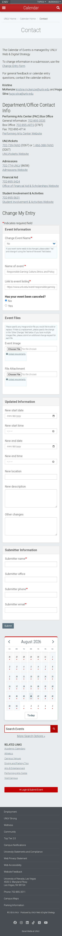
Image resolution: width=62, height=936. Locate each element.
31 (45, 657)
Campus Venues (12, 758)
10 (16, 676)
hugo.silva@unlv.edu (21, 93)
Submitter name (15, 558)
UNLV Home (10, 18)
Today (31, 715)
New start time (14, 425)
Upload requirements (17, 354)
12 (31, 676)
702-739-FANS (11, 145)
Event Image (13, 343)
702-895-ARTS (25, 125)
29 (31, 657)
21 (45, 686)
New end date (13, 440)
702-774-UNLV (11, 165)
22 (52, 686)
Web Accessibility (12, 865)
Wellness (8, 825)
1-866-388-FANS (43, 145)
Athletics (8, 753)
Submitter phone (15, 589)
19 (31, 686)
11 (24, 676)
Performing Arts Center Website (22, 133)
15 (52, 676)
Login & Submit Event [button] (32, 789)
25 (24, 696)
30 (38, 657)
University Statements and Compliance (23, 851)
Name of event (14, 266)
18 (24, 686)
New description (15, 486)
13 (38, 676)
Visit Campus (11, 778)
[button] (4, 8)
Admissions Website (15, 169)
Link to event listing (17, 281)
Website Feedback (13, 871)
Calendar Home (28, 18)
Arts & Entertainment (14, 768)
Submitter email (15, 604)
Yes (10, 306)
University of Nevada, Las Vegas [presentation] (5, 2)
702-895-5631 (11, 197)
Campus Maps (11, 898)
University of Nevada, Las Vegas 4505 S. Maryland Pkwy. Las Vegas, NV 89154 (20, 881)
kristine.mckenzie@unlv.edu (32, 89)
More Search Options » (31, 736)
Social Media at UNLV (30, 931)
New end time (14, 456)
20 (38, 686)
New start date (14, 410)
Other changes (14, 514)
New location (13, 471)
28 (24, 657)
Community (10, 832)
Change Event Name (18, 238)
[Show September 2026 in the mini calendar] (52, 641)
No (10, 301)
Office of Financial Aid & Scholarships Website (30, 186)
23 (9, 696)
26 (9, 657)
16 (9, 686)
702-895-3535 (36, 120)
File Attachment (15, 368)
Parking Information (14, 905)
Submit (8, 626)
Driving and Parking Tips (16, 763)
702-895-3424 (11, 181)
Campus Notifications (15, 845)
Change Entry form (13, 66)
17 (16, 686)
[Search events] (53, 728)
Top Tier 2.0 (10, 838)
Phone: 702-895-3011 (14, 892)
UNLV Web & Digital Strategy (43, 912)
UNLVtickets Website (15, 153)
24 (16, 696)
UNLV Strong (10, 818)
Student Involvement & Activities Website (28, 202)
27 (16, 657)
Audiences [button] (53, 2)
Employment (10, 812)
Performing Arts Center (15, 773)
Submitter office (15, 574)
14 (45, 676)
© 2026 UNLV (13, 912)
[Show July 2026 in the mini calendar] (9, 641)
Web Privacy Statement (15, 858)
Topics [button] (40, 2)
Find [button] (58, 8)
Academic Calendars (14, 748)
